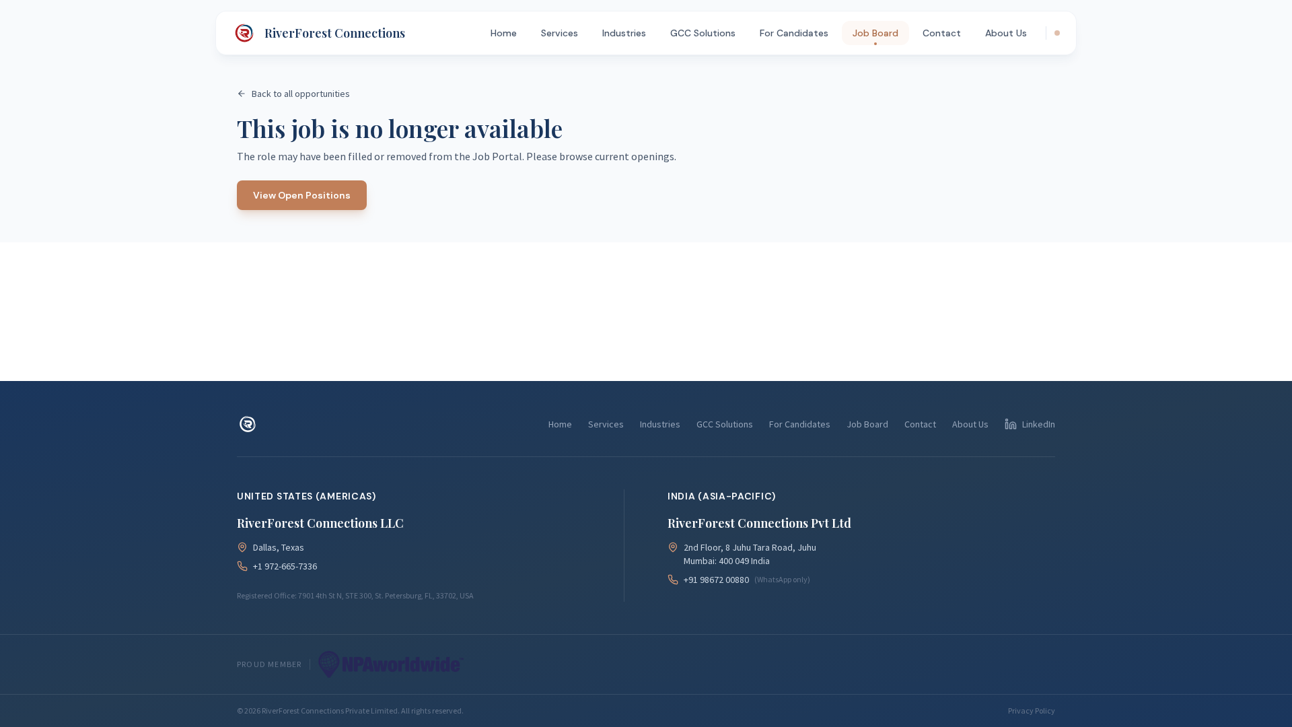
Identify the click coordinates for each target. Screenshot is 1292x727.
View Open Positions (302, 195)
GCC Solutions (702, 33)
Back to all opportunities (301, 94)
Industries (624, 33)
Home (504, 33)
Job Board (875, 33)
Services (559, 33)
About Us (1006, 33)
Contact (942, 33)
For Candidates (794, 33)
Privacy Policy (1031, 710)
